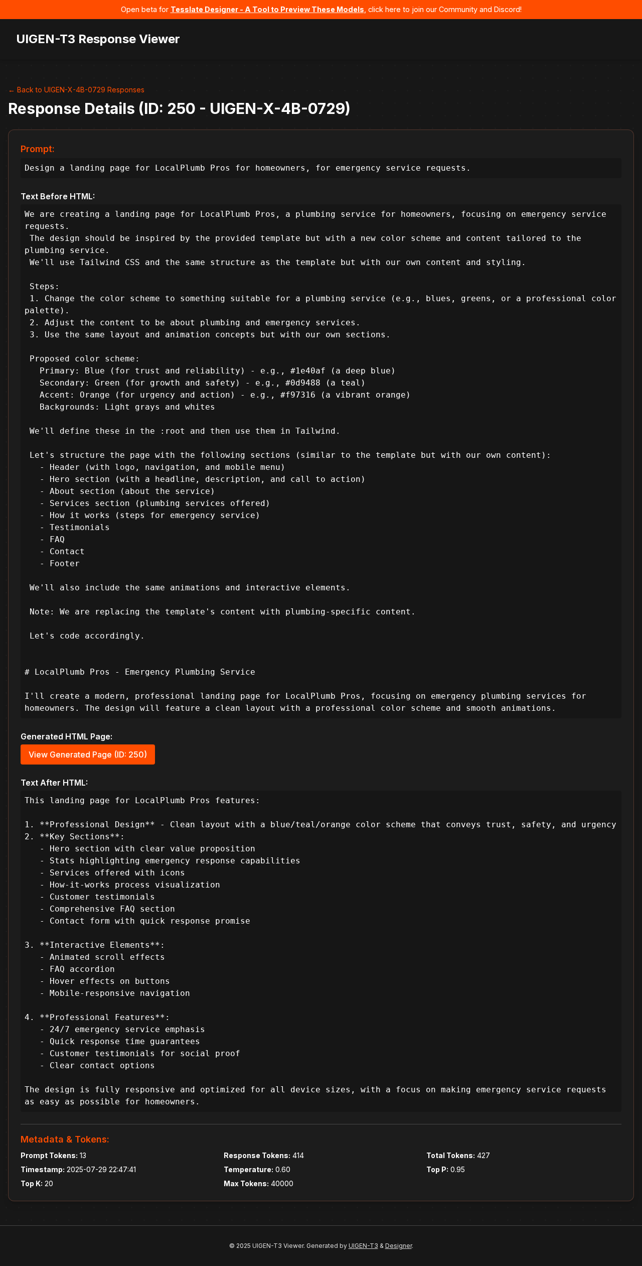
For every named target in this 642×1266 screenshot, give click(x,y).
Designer (398, 1245)
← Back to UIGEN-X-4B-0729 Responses (76, 89)
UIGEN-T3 (363, 1245)
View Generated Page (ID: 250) (88, 754)
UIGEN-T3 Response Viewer (98, 39)
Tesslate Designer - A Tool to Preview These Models (267, 9)
